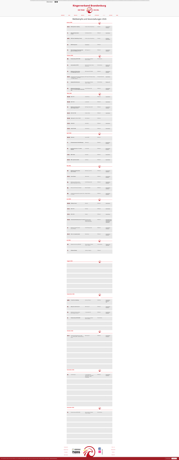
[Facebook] (55, 2)
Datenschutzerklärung (53, 458)
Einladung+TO (108, 244)
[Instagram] (57, 2)
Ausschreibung (108, 26)
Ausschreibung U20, (109, 220)
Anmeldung (107, 27)
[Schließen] (177, 458)
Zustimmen (174, 458)
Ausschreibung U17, (109, 219)
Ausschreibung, (108, 71)
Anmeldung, (107, 375)
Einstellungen (168, 458)
